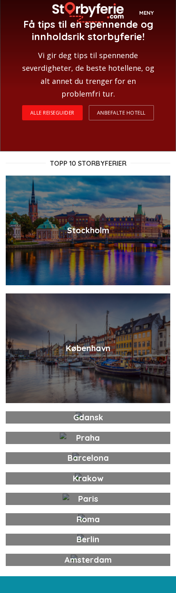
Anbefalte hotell (121, 112)
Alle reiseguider (52, 112)
